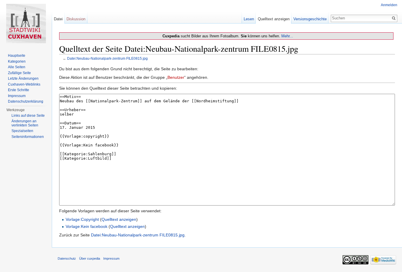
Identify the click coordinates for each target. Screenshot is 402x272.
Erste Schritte (18, 90)
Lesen (249, 19)
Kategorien (17, 61)
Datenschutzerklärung (25, 101)
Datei (58, 19)
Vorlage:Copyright (82, 219)
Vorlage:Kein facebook (86, 226)
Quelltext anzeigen (119, 219)
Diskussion (76, 19)
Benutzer (175, 77)
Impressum (17, 96)
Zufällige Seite (19, 73)
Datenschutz (67, 258)
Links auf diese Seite (28, 116)
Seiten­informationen (27, 137)
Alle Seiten (16, 67)
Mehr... (287, 36)
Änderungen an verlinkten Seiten (24, 123)
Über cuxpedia (89, 258)
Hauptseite (16, 56)
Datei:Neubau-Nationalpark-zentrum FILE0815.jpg (107, 58)
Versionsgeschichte (310, 19)
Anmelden (389, 5)
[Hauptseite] (25, 23)
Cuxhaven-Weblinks (24, 84)
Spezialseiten (22, 131)
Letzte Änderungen (23, 78)
